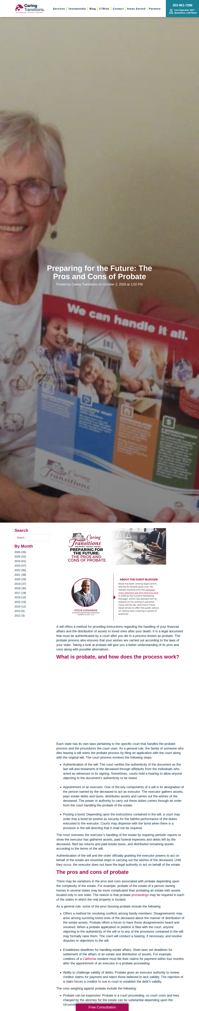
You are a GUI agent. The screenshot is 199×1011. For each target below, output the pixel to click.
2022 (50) (20, 570)
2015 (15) (20, 601)
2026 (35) (20, 552)
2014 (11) (20, 606)
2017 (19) (20, 592)
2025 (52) (20, 556)
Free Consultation (102, 1007)
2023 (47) (20, 565)
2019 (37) (20, 583)
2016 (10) (20, 597)
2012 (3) (19, 615)
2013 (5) (19, 610)
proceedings (140, 895)
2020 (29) (20, 579)
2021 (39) (20, 574)
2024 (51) (20, 561)
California (89, 959)
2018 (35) (20, 588)
